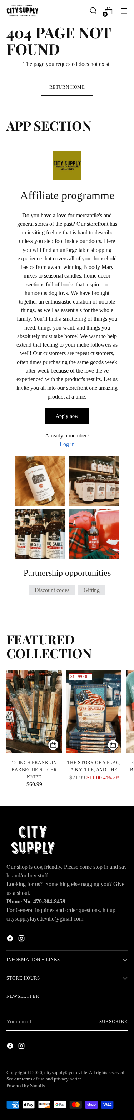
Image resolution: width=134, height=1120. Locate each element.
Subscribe (113, 1021)
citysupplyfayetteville (65, 1072)
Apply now (67, 416)
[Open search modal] (93, 11)
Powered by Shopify (25, 1085)
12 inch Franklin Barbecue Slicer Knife (34, 769)
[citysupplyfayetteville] (22, 10)
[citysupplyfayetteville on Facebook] (10, 939)
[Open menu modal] (123, 11)
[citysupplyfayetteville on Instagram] (22, 939)
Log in (67, 444)
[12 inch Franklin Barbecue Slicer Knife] (34, 711)
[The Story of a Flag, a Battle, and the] (93, 711)
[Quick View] (53, 744)
